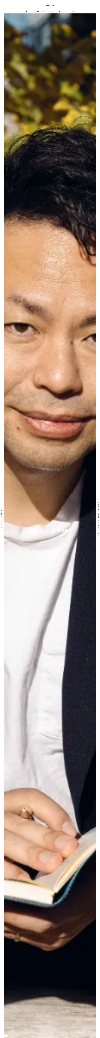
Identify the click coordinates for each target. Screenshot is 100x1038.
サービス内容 (35, 11)
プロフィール (52, 11)
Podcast (72, 11)
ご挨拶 (27, 11)
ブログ (44, 11)
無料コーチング (62, 11)
